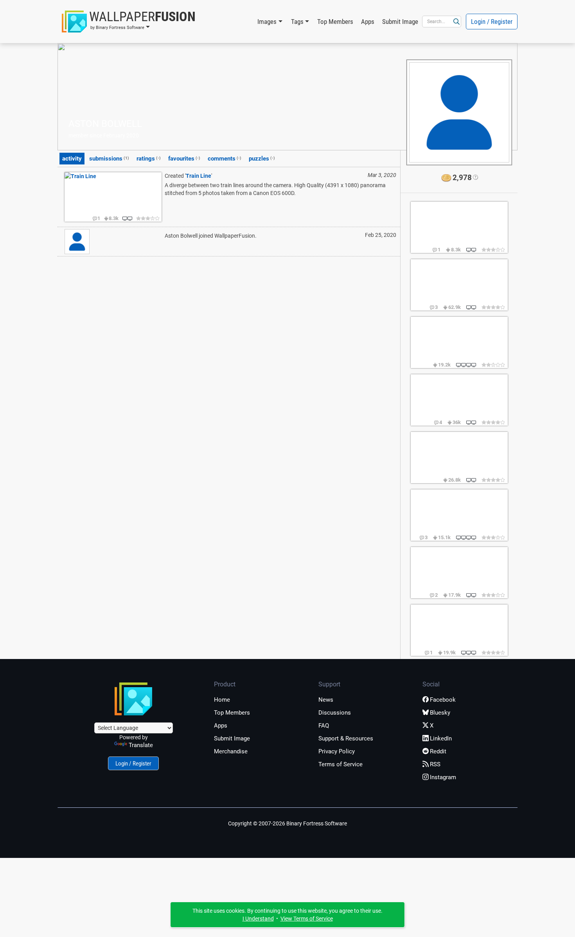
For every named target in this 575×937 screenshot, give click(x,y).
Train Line (198, 176)
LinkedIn (441, 738)
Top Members (335, 21)
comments (224, 158)
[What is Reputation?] (475, 177)
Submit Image (400, 21)
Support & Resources (345, 738)
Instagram (443, 777)
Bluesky (440, 712)
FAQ (323, 725)
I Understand (258, 918)
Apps (367, 21)
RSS (435, 764)
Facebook (443, 699)
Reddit (438, 751)
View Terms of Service (306, 918)
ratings (149, 158)
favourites (184, 158)
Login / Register (491, 21)
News (325, 699)
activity (72, 158)
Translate (141, 745)
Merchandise (231, 751)
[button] (129, 21)
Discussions (334, 712)
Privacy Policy (336, 751)
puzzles (262, 158)
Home (222, 699)
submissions (109, 158)
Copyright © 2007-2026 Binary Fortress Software (287, 823)
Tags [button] (297, 21)
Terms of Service (340, 764)
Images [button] (267, 21)
